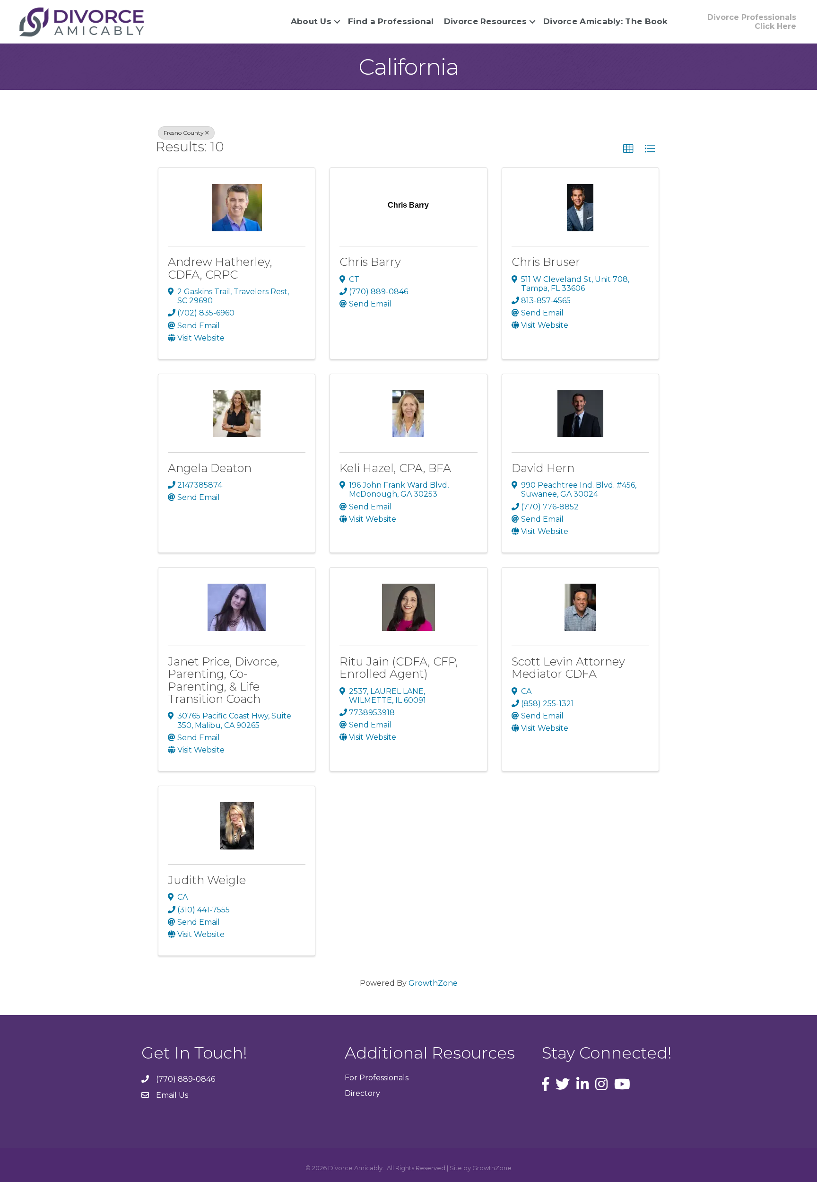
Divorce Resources (485, 21)
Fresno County (184, 132)
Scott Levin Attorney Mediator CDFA (568, 668)
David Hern (543, 468)
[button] (628, 149)
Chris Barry (370, 262)
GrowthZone (433, 983)
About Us (311, 21)
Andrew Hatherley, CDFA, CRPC (220, 268)
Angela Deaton (210, 468)
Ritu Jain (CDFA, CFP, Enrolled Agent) (398, 668)
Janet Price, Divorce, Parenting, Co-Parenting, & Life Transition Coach (223, 680)
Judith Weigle (207, 880)
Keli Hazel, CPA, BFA (395, 468)
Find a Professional (391, 21)
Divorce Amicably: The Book (605, 21)
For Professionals (376, 1077)
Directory (362, 1093)
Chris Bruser (546, 262)
